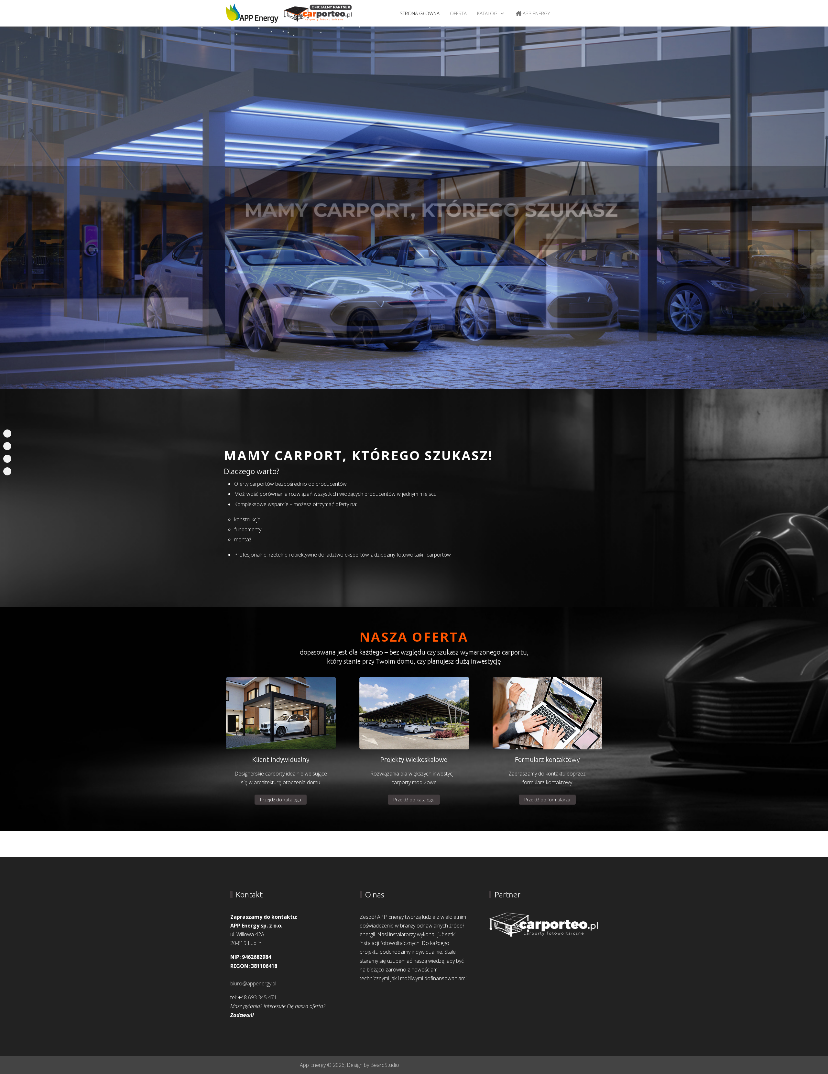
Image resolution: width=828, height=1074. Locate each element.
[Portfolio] (7, 446)
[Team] (7, 459)
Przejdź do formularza (547, 800)
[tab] (371, 375)
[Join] (7, 471)
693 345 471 (262, 997)
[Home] (7, 433)
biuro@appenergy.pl (253, 983)
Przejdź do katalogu (280, 800)
